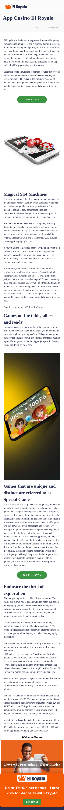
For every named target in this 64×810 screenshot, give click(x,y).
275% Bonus (32, 99)
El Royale (8, 40)
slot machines (50, 199)
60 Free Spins (32, 575)
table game (54, 522)
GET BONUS (32, 801)
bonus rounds (31, 227)
